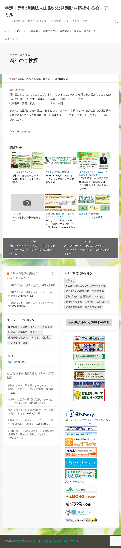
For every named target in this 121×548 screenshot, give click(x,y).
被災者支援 (14, 342)
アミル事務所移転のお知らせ (26, 219)
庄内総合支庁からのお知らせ (23, 337)
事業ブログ (49, 31)
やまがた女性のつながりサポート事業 (86, 285)
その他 (23, 326)
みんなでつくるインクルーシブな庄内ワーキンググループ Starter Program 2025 (60, 223)
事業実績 (64, 31)
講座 (25, 342)
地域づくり (36, 332)
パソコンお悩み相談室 (91, 217)
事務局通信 (94, 213)
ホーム (7, 31)
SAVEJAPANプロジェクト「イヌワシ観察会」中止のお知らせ (60, 179)
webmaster (63, 79)
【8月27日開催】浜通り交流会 (24, 285)
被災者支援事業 (74, 307)
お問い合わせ (10, 39)
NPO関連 (12, 326)
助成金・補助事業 (17, 332)
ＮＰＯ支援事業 (19, 172)
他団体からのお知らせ (92, 296)
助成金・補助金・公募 (86, 31)
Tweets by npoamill (16, 361)
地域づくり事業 (56, 216)
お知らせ (19, 31)
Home (13, 54)
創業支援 (47, 326)
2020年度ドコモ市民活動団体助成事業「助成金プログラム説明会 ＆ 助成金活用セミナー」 (93, 183)
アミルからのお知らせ (77, 291)
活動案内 (46, 337)
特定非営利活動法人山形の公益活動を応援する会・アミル (46, 541)
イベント (35, 326)
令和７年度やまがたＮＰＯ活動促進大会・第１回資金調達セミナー (26, 179)
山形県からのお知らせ (97, 301)
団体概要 (33, 31)
